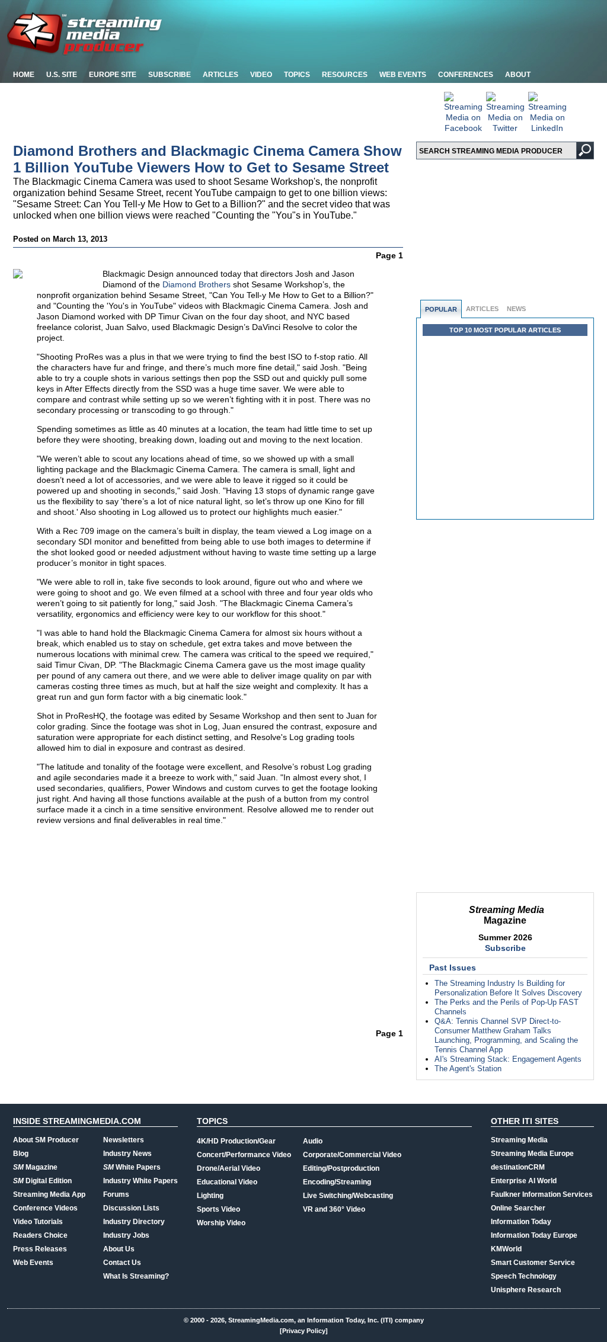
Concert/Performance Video (244, 1155)
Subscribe (169, 75)
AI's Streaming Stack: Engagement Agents (508, 1059)
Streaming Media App (49, 1194)
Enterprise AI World (524, 1181)
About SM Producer (46, 1140)
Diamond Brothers (196, 284)
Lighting (210, 1196)
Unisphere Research (526, 1290)
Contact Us (122, 1262)
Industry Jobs (126, 1235)
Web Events (402, 75)
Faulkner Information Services (542, 1194)
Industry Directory (134, 1222)
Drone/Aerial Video (228, 1168)
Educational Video (227, 1182)
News (516, 308)
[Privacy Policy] (304, 1330)
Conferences (465, 75)
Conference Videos (45, 1208)
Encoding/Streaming (337, 1182)
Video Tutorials (38, 1222)
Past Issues (452, 967)
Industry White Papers (140, 1181)
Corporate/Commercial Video (352, 1155)
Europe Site (112, 75)
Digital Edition (42, 1181)
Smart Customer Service (533, 1262)
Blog (20, 1153)
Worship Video (221, 1223)
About (518, 75)
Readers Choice (40, 1235)
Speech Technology (524, 1276)
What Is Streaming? (136, 1276)
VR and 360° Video (334, 1209)
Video (261, 75)
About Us (119, 1249)
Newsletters (123, 1140)
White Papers (132, 1167)
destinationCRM (518, 1167)
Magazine (35, 1167)
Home (23, 75)
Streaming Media (519, 1140)
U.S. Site (61, 75)
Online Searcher (518, 1208)
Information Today (521, 1222)
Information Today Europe (534, 1235)
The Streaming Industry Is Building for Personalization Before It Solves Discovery (508, 988)
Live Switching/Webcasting (348, 1196)
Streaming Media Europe (532, 1153)
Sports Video (218, 1209)
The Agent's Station (468, 1068)
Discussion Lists (131, 1208)
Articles (220, 75)
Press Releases (40, 1249)
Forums (116, 1194)
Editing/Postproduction (341, 1168)
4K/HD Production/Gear (236, 1141)
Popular (441, 309)
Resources (345, 75)
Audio (312, 1141)
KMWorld (506, 1249)
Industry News (127, 1153)
